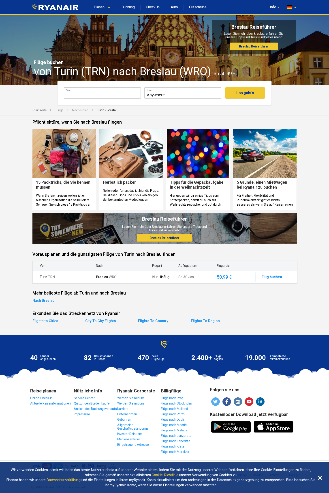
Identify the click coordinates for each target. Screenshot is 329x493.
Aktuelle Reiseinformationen (50, 403)
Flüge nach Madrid (174, 425)
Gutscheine (198, 7)
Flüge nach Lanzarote (176, 435)
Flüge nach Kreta (172, 446)
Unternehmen (127, 414)
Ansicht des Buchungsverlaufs (95, 409)
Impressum (82, 414)
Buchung (128, 7)
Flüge (59, 110)
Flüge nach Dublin (173, 419)
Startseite (39, 110)
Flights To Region (205, 321)
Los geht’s (245, 93)
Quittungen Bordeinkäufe (92, 403)
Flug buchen (272, 277)
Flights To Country (153, 321)
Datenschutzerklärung (64, 480)
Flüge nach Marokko (175, 452)
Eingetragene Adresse (133, 444)
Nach (150, 90)
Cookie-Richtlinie (165, 475)
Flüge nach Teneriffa (175, 441)
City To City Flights (100, 321)
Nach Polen (80, 110)
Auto (174, 7)
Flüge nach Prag (172, 398)
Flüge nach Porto (173, 414)
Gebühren (124, 419)
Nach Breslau (43, 300)
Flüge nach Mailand (174, 409)
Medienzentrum (128, 439)
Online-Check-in (41, 398)
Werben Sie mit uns (131, 398)
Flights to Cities (45, 321)
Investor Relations (130, 434)
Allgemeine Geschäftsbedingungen (133, 426)
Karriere (122, 409)
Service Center (84, 398)
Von (68, 90)
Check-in (153, 7)
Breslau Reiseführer (254, 46)
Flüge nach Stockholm (176, 403)
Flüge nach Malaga (174, 430)
